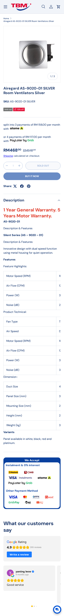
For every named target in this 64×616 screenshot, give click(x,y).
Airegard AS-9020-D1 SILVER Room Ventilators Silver (28, 21)
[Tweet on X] (15, 186)
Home (6, 18)
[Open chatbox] (57, 609)
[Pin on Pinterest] (28, 186)
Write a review (19, 554)
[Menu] (5, 7)
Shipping (8, 155)
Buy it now (32, 176)
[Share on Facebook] (21, 186)
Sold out (43, 165)
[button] (32, 606)
